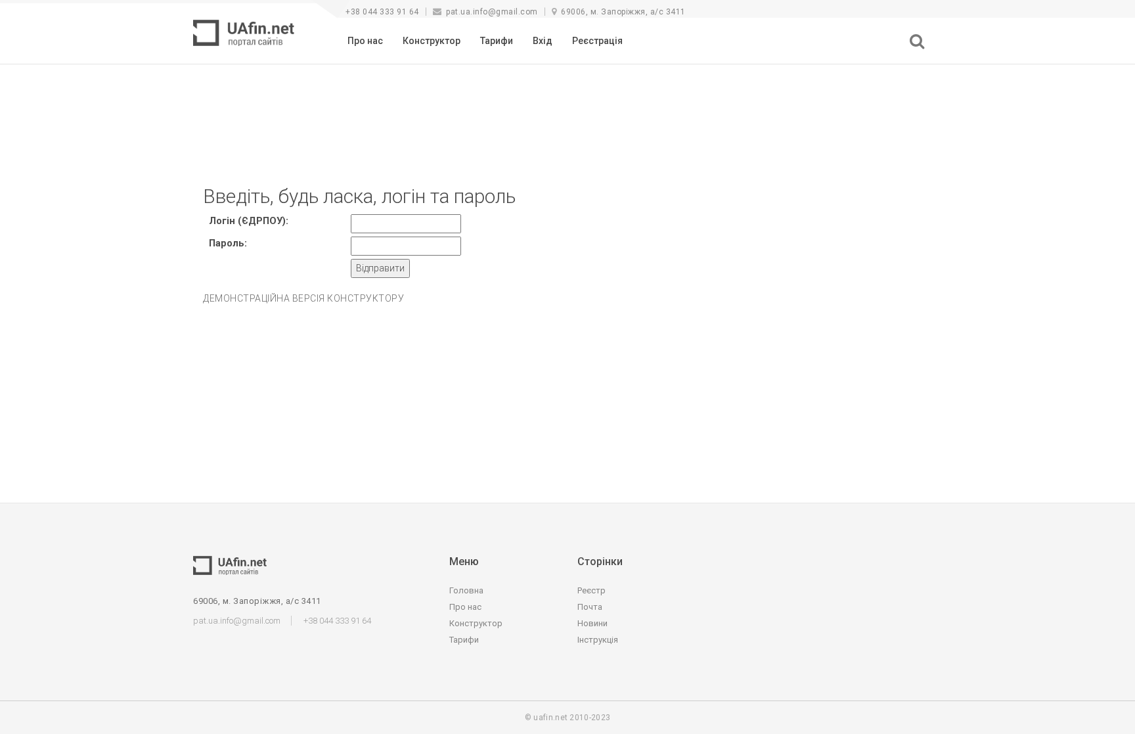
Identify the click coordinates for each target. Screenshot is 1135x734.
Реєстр (591, 590)
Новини (592, 623)
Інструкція (597, 640)
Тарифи (496, 40)
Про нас (365, 40)
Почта (589, 607)
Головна (466, 590)
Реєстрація (597, 40)
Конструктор (431, 40)
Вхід (542, 40)
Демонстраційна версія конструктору (303, 298)
